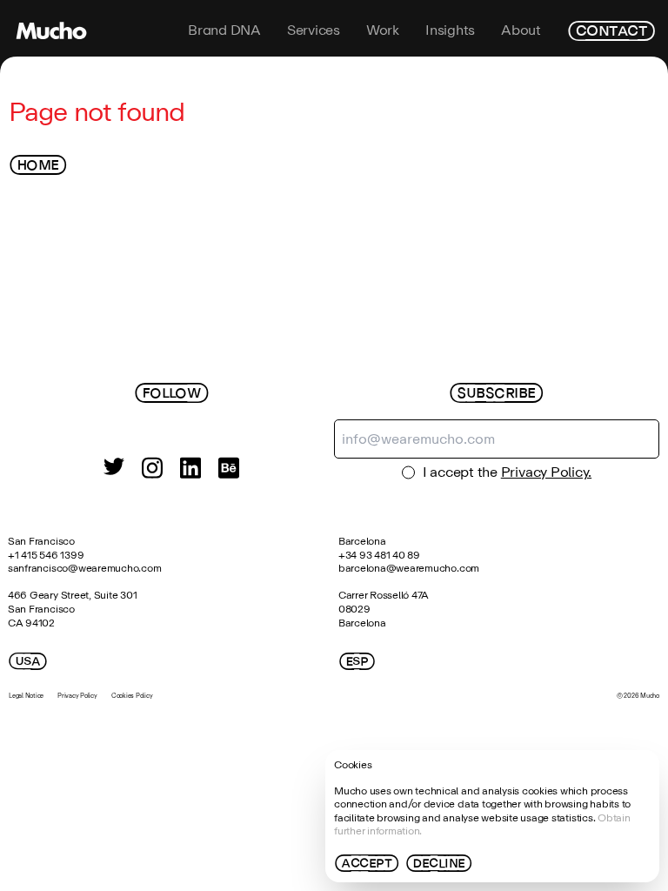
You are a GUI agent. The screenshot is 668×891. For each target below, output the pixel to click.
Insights (450, 30)
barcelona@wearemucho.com (408, 568)
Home (38, 165)
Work (382, 30)
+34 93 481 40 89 (379, 555)
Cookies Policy (132, 696)
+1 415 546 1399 (46, 555)
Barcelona (362, 541)
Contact (611, 30)
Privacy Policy (77, 696)
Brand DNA (224, 30)
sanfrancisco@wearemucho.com (85, 568)
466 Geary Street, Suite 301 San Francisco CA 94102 (73, 608)
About (521, 30)
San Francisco (41, 541)
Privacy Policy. (546, 472)
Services (313, 30)
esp (357, 661)
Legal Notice (26, 696)
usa (28, 661)
